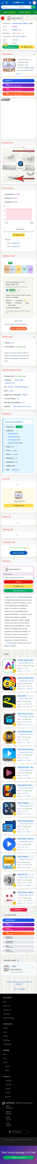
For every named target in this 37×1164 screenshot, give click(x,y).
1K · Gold (30, 724)
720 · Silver (31, 671)
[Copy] (34, 54)
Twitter (7, 1093)
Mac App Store (9, 47)
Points (5, 1036)
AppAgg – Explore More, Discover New (21, 1140)
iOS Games (12, 437)
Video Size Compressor (26, 749)
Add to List (28, 47)
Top (4, 1058)
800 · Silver (31, 778)
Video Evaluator (23, 803)
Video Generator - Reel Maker (26, 767)
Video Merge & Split (24, 732)
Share (19, 582)
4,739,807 (12, 12)
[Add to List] (14, 671)
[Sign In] (34, 2)
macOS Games (13, 443)
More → (19, 910)
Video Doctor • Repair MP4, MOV (26, 892)
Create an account (18, 1157)
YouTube (8, 1080)
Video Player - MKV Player (26, 839)
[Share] (2, 18)
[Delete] (17, 960)
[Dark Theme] (30, 2)
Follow (20, 426)
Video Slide (21, 696)
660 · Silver (31, 742)
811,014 (27, 12)
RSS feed (9, 643)
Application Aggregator (24, 1103)
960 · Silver (31, 885)
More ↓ (18, 74)
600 (18, 30)
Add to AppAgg (19, 989)
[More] (34, 671)
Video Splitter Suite (24, 785)
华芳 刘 (33, 734)
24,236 (8, 1120)
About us (6, 1006)
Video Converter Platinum (26, 678)
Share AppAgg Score (18, 328)
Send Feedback (8, 1018)
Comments (7, 1044)
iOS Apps (11, 434)
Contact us (7, 1010)
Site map (6, 1014)
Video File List (22, 874)
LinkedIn (8, 1084)
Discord (8, 1097)
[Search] (33, 7)
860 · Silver (31, 832)
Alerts (7, 1066)
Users (5, 1028)
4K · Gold (30, 706)
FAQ (4, 1002)
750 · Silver (31, 814)
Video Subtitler (22, 857)
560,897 (9, 1125)
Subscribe (15, 470)
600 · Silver (31, 760)
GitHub (7, 1089)
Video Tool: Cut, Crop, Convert (26, 714)
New (5, 1054)
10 (22, 867)
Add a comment (21, 36)
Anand (33, 859)
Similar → (8, 81)
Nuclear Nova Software (14, 422)
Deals (5, 1062)
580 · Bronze (31, 796)
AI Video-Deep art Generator (26, 660)
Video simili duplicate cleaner (26, 821)
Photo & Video (22, 663)
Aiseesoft (34, 681)
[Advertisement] (18, 118)
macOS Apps (12, 440)
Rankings (6, 1040)
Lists (5, 1032)
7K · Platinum (31, 903)
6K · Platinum (31, 689)
